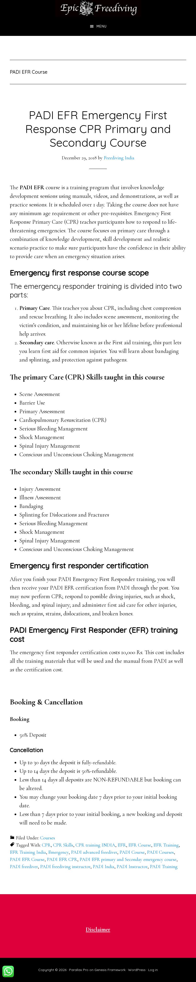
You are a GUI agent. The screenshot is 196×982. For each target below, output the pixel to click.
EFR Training (166, 845)
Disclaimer (98, 929)
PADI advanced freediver (94, 852)
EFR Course (139, 845)
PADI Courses (160, 852)
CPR (46, 845)
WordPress (137, 970)
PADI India (103, 867)
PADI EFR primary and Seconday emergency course (128, 859)
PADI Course (132, 852)
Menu (102, 26)
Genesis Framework (109, 970)
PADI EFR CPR (62, 859)
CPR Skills (63, 845)
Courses (47, 838)
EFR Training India (28, 852)
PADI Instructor (132, 867)
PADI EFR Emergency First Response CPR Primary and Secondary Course (98, 129)
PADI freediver (24, 867)
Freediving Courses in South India (98, 8)
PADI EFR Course (27, 859)
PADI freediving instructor (65, 867)
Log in (153, 970)
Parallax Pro (78, 970)
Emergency (58, 852)
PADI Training (164, 867)
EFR (122, 845)
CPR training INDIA (95, 845)
